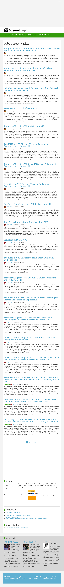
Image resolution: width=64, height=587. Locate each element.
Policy (51, 34)
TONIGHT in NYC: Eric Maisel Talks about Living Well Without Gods (29, 259)
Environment (27, 34)
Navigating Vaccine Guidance (13, 512)
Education (45, 34)
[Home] (13, 30)
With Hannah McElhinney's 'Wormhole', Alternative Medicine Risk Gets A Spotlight (26, 518)
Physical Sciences (17, 34)
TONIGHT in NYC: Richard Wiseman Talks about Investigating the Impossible (26, 145)
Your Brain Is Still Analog (12, 517)
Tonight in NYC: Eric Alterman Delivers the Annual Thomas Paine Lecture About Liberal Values (32, 49)
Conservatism (46, 541)
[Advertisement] (32, 13)
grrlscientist (9, 53)
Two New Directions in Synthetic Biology (29, 542)
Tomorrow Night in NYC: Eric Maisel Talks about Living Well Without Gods (30, 279)
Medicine (6, 36)
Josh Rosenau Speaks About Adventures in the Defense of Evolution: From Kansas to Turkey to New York (30, 400)
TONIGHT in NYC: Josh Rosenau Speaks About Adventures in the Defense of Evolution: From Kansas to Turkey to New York (31, 379)
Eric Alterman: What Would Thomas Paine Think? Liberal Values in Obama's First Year (31, 89)
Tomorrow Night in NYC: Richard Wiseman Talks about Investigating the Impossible (30, 165)
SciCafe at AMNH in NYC (15, 240)
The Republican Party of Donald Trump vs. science (11, 542)
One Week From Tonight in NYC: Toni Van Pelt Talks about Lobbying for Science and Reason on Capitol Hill (31, 358)
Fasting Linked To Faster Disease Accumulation (18, 515)
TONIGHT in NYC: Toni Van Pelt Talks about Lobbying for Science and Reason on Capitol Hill (31, 299)
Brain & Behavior (15, 36)
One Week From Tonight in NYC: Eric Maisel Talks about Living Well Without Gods (30, 338)
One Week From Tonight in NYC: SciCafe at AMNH (27, 204)
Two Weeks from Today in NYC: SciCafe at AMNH (27, 222)
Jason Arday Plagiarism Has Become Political (17, 527)
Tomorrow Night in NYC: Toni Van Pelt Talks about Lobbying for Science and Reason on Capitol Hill (28, 319)
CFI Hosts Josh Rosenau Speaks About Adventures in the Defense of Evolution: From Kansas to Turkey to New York (31, 420)
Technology (24, 36)
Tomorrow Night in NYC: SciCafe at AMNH (24, 126)
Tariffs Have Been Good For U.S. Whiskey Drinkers (18, 514)
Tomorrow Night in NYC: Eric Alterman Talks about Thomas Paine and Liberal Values (28, 69)
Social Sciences (37, 34)
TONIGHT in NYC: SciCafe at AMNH (20, 108)
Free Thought (33, 36)
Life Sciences (7, 34)
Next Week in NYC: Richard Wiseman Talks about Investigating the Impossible (27, 185)
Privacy (28, 577)
